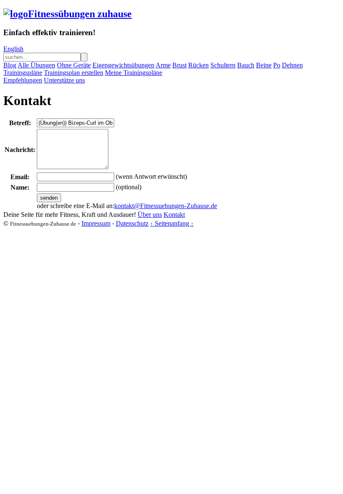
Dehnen (292, 65)
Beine (263, 65)
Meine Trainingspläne (133, 72)
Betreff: (20, 122)
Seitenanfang (172, 223)
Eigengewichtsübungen (123, 65)
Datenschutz (132, 223)
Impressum (96, 223)
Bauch (245, 65)
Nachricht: (20, 149)
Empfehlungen (22, 80)
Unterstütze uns (64, 80)
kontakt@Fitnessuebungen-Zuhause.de (165, 205)
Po (276, 65)
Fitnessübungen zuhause (80, 13)
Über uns (150, 214)
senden (49, 198)
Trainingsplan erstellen (73, 72)
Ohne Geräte (74, 65)
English (13, 48)
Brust (179, 65)
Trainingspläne (22, 72)
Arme (163, 65)
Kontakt (174, 214)
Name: (19, 187)
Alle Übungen (36, 65)
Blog (9, 65)
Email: (19, 176)
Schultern (222, 65)
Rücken (198, 65)
